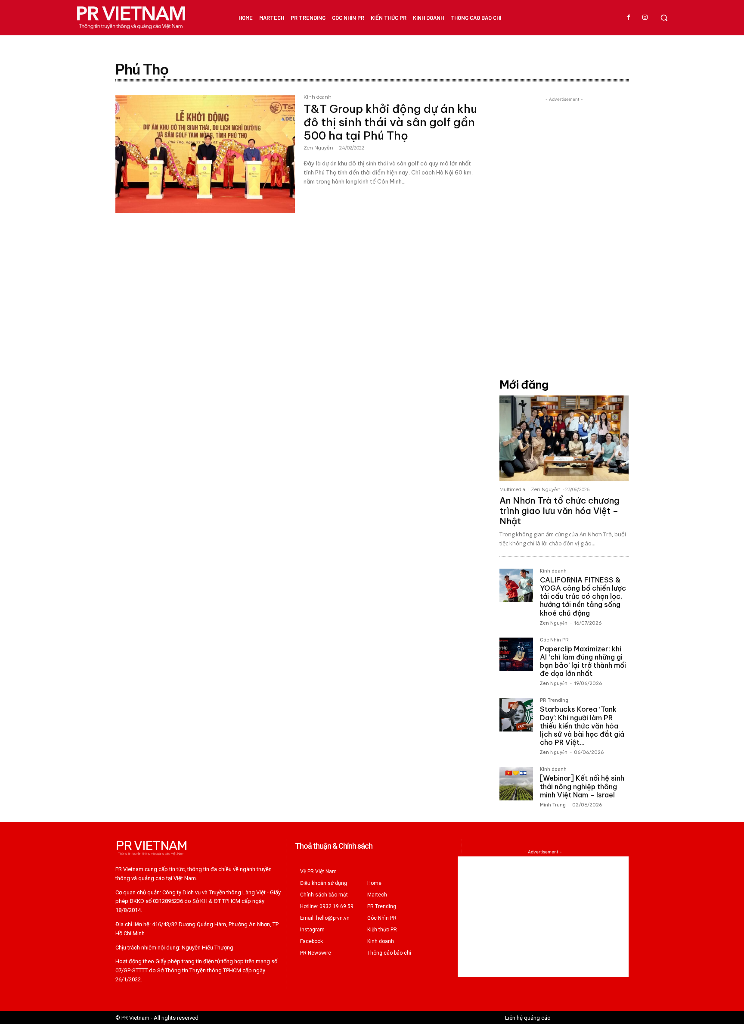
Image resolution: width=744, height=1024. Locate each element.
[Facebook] (629, 18)
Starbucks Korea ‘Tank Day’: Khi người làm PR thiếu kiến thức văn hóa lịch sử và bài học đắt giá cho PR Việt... (582, 726)
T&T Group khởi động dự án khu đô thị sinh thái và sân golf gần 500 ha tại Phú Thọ (390, 122)
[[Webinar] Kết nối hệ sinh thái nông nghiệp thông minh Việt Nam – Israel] (516, 783)
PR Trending (554, 700)
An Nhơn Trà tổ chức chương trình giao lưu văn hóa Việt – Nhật (559, 510)
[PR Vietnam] (130, 17)
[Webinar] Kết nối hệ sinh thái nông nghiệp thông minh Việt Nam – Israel (582, 786)
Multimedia (512, 489)
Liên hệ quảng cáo (528, 1018)
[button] (664, 17)
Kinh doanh (318, 97)
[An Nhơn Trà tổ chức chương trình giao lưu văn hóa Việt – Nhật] (564, 438)
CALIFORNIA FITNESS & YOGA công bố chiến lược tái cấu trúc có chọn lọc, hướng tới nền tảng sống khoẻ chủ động (583, 596)
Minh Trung (553, 805)
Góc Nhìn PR (554, 640)
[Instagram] (645, 18)
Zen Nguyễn (318, 148)
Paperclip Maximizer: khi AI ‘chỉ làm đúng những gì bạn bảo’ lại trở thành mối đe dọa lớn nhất (583, 661)
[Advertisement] (564, 233)
